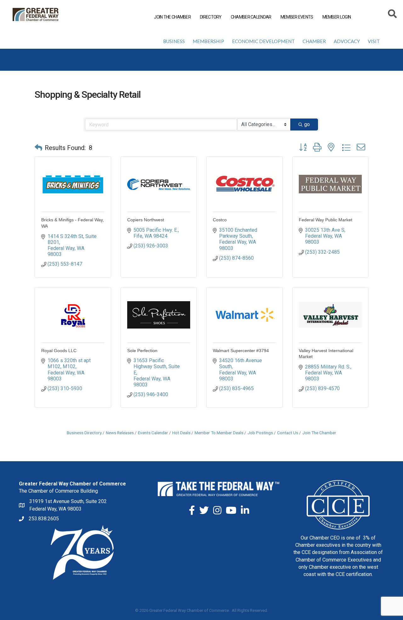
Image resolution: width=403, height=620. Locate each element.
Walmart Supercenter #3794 (241, 350)
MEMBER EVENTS (297, 16)
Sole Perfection (142, 350)
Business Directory (84, 432)
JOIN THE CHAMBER (172, 16)
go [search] (307, 124)
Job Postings (260, 432)
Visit (374, 41)
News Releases (120, 432)
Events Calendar (153, 432)
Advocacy (347, 41)
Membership (208, 41)
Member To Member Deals (219, 432)
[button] (38, 147)
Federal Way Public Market (325, 219)
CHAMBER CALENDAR (251, 16)
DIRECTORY (211, 16)
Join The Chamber (319, 432)
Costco (220, 219)
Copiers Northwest (145, 219)
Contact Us (287, 432)
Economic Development (263, 41)
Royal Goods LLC (59, 350)
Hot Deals (181, 432)
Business (174, 41)
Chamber (314, 41)
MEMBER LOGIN (336, 16)
